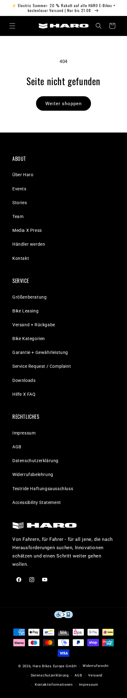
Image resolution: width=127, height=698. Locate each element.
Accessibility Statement (36, 502)
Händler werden (28, 244)
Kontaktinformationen (54, 685)
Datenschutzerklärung (35, 460)
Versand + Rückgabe (33, 324)
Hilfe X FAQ (24, 394)
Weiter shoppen (63, 103)
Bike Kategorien (28, 338)
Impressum (23, 432)
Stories (19, 202)
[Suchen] (98, 26)
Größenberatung (29, 297)
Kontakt (20, 258)
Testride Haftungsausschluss (42, 488)
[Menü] (12, 26)
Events (19, 188)
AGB (17, 446)
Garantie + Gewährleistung (40, 352)
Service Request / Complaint (41, 366)
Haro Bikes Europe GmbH (54, 666)
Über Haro (22, 174)
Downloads (23, 380)
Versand (95, 675)
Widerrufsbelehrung (32, 474)
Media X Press (27, 230)
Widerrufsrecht (96, 666)
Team (17, 216)
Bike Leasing (25, 310)
